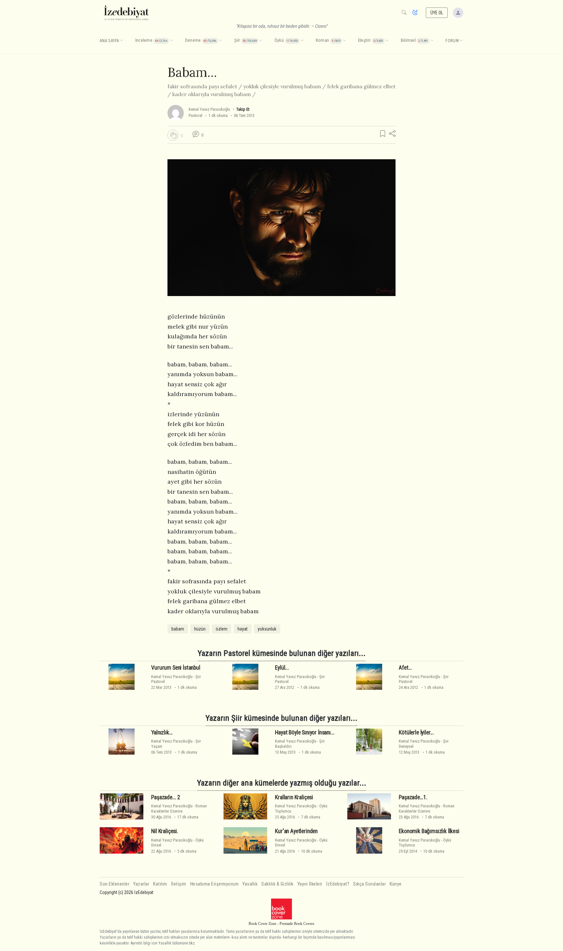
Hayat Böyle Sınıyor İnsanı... (304, 732)
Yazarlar (141, 884)
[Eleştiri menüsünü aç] (387, 40)
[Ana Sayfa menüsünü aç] (121, 40)
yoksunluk (267, 629)
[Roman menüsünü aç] (344, 40)
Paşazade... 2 (165, 797)
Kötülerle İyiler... (416, 732)
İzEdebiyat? (338, 884)
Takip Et (242, 109)
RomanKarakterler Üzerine (179, 808)
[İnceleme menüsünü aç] (171, 40)
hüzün (200, 629)
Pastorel (195, 115)
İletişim (178, 884)
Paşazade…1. (413, 797)
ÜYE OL (436, 12)
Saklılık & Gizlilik (277, 884)
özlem (221, 629)
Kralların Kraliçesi (294, 797)
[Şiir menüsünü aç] (260, 40)
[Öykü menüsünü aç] (302, 40)
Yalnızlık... (162, 732)
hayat (243, 629)
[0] (173, 135)
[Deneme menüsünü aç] (220, 40)
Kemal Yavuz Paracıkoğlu (209, 109)
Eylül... (282, 667)
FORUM (452, 40)
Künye (396, 884)
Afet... (405, 667)
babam (177, 629)
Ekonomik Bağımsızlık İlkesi (429, 831)
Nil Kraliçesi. (164, 831)
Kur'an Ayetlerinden (296, 831)
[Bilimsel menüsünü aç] (432, 40)
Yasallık (249, 884)
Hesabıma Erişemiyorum (214, 884)
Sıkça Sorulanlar (369, 884)
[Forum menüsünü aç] (461, 40)
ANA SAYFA (109, 40)
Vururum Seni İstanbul (175, 667)
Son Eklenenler (114, 884)
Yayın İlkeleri (309, 884)
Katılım (160, 884)
